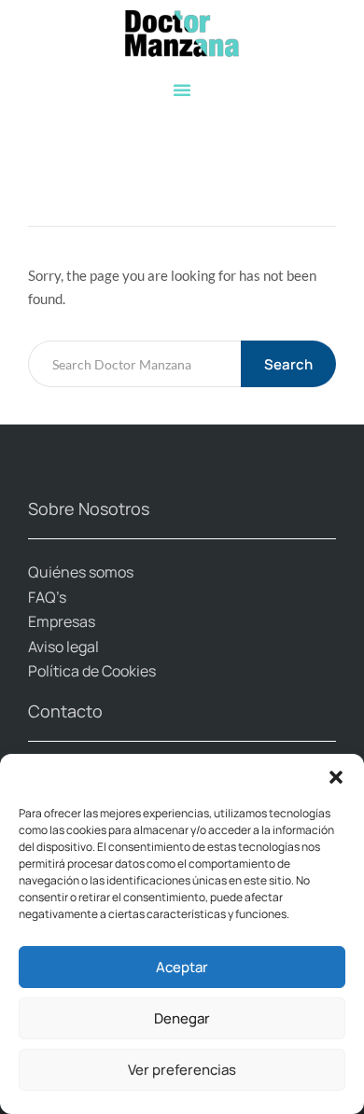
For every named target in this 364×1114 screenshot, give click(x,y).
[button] (336, 777)
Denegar (182, 1018)
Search (288, 364)
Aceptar (182, 967)
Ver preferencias (182, 1069)
